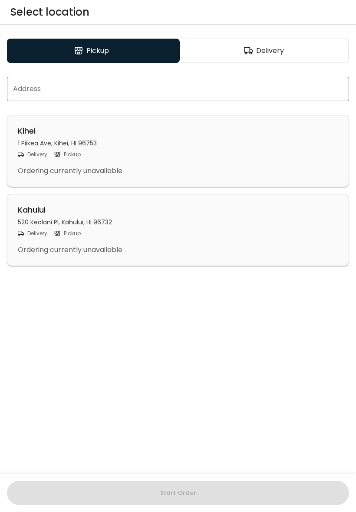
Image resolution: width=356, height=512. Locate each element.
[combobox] (178, 89)
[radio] (93, 51)
